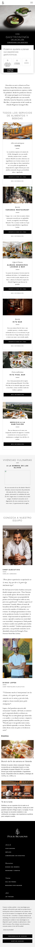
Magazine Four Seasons (13, 885)
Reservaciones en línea (17, 177)
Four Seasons (10, 848)
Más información (17, 181)
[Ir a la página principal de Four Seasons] (3, 2)
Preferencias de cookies (17, 936)
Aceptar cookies (17, 941)
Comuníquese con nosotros (17, 42)
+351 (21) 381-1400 (17, 39)
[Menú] (31, 2)
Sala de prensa (10, 881)
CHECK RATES (10, 70)
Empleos (8, 852)
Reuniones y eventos (12, 870)
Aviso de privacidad (8, 930)
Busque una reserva (12, 867)
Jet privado (9, 896)
